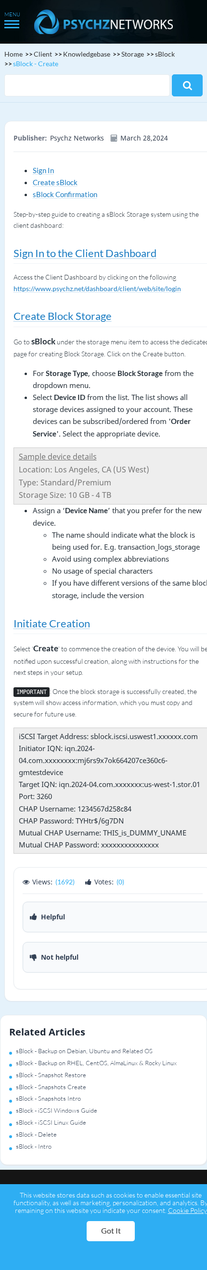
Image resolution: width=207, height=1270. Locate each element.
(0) (120, 882)
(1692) (65, 882)
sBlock (165, 54)
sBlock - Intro (34, 1146)
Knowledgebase (86, 54)
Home (13, 54)
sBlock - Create (35, 63)
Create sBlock (55, 182)
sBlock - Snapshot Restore (51, 1075)
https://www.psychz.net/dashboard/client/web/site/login (97, 288)
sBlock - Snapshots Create (51, 1087)
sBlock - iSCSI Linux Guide (51, 1122)
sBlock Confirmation (65, 194)
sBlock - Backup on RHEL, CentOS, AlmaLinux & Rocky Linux (96, 1063)
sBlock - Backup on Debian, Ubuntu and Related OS (84, 1051)
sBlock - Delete (36, 1134)
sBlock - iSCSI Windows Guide (56, 1110)
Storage (132, 54)
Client (43, 54)
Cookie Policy (187, 1210)
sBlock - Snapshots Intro (48, 1098)
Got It (111, 1230)
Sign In (43, 170)
